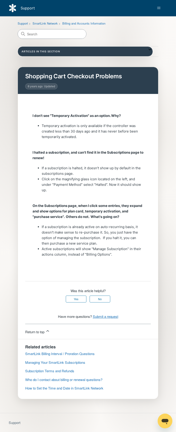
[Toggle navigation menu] (159, 8)
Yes (76, 299)
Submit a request (105, 316)
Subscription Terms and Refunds (49, 370)
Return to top (35, 331)
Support (23, 23)
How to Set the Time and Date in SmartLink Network (64, 388)
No (100, 299)
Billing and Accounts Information (83, 23)
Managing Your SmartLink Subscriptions (55, 362)
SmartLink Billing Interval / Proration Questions (60, 353)
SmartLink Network (45, 23)
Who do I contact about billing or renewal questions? (63, 379)
